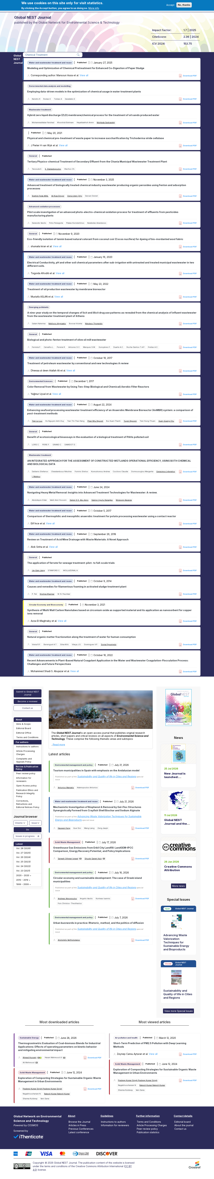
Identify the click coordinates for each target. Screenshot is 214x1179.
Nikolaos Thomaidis (93, 324)
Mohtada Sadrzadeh (106, 123)
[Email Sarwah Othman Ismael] (80, 858)
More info (93, 8)
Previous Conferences (81, 1128)
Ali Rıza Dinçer (57, 196)
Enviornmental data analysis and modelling (50, 86)
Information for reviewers (23, 779)
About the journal (183, 1125)
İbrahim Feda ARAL (40, 196)
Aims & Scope (23, 724)
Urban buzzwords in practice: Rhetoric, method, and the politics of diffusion (98, 922)
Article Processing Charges (25, 752)
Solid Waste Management (67, 842)
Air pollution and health (126, 1038)
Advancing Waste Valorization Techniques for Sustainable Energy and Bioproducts (176, 942)
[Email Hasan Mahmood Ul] (64, 1057)
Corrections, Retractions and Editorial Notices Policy (27, 804)
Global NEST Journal (18, 59)
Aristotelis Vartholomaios (69, 940)
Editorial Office (23, 733)
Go (27, 829)
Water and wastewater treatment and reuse (50, 63)
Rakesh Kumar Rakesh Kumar (57, 1094)
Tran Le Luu (37, 421)
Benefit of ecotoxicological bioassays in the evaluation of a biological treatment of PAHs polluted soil (88, 437)
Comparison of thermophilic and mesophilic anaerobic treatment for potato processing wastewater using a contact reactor (101, 516)
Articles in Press (77, 1125)
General (33, 156)
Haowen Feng (64, 828)
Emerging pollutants (38, 307)
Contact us (27, 708)
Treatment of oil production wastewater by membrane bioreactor (66, 289)
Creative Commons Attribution (178, 868)
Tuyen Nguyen (130, 421)
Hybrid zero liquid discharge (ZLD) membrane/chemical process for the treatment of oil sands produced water (93, 115)
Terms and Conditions (27, 737)
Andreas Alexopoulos (67, 899)
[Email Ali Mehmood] (37, 1062)
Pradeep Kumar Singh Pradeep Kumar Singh (42, 1089)
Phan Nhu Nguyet (95, 421)
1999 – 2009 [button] (22, 884)
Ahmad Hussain (29, 1057)
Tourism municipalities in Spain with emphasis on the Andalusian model (96, 770)
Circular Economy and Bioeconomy (46, 605)
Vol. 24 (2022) (23, 866)
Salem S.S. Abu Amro (79, 500)
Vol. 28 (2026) (23, 848)
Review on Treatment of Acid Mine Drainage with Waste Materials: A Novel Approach (78, 539)
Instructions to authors (27, 746)
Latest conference (79, 1132)
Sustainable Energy (29, 1038)
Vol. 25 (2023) (23, 861)
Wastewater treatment (40, 109)
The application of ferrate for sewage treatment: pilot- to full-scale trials (71, 562)
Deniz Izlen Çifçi (74, 196)
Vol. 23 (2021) (23, 870)
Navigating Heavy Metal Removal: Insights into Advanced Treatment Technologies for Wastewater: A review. (92, 492)
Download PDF (190, 76)
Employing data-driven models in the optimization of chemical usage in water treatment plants (84, 91)
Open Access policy (26, 785)
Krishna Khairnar (47, 594)
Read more (59, 744)
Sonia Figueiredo (108, 644)
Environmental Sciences (40, 381)
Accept (170, 5)
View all (84, 75)
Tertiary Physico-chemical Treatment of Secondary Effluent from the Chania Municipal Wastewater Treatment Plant (97, 161)
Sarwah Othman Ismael (68, 859)
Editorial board (182, 1121)
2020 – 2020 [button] (23, 875)
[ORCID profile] (41, 1057)
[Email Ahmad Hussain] (39, 1057)
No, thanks (184, 5)
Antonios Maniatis (66, 788)
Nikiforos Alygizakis (57, 324)
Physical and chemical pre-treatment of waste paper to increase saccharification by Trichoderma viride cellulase (95, 138)
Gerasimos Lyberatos (165, 471)
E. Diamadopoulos (53, 169)
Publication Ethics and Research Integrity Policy (27, 793)
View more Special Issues (178, 1011)
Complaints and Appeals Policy (24, 760)
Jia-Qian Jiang (38, 570)
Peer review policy (25, 773)
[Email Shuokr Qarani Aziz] (104, 858)
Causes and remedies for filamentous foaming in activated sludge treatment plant (76, 586)
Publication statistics (148, 1132)
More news (178, 886)
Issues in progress (25, 836)
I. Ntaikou (36, 477)
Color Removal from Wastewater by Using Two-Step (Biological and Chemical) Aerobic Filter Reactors (88, 386)
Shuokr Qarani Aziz (93, 859)
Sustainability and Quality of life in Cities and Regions (106, 776)
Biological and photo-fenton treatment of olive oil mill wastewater (66, 339)
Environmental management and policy (74, 765)
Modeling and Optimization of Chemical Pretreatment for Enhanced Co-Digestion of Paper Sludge (85, 68)
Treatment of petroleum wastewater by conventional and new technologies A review (78, 363)
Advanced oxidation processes (44, 206)
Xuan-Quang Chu (166, 421)
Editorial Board (23, 728)
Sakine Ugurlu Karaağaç (102, 500)
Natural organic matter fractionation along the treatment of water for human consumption (81, 636)
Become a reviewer (28, 701)
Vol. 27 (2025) (23, 853)
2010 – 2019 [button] (22, 880)
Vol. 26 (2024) (23, 857)
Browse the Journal (79, 1121)
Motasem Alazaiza (124, 500)
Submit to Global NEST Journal (27, 693)
